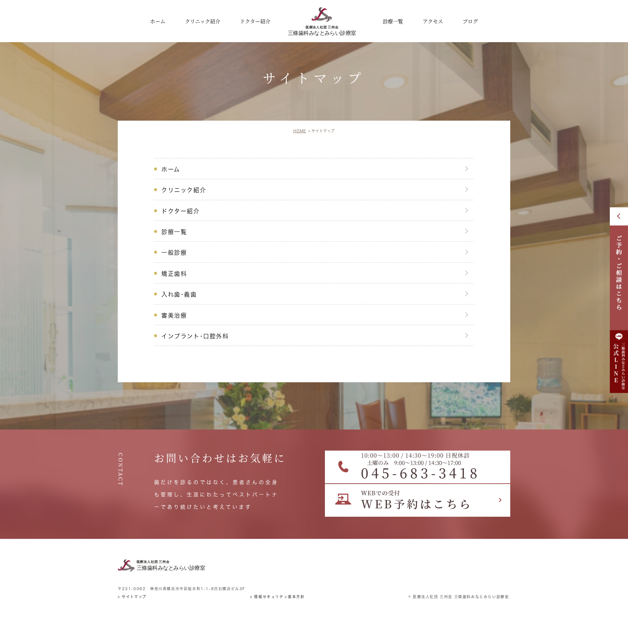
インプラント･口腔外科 (195, 336)
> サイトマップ (132, 596)
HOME (299, 131)
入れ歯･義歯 (179, 294)
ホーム (170, 169)
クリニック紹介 (183, 190)
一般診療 (174, 252)
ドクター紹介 (180, 211)
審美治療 (174, 315)
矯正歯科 (174, 274)
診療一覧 (174, 232)
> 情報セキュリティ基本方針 (277, 596)
